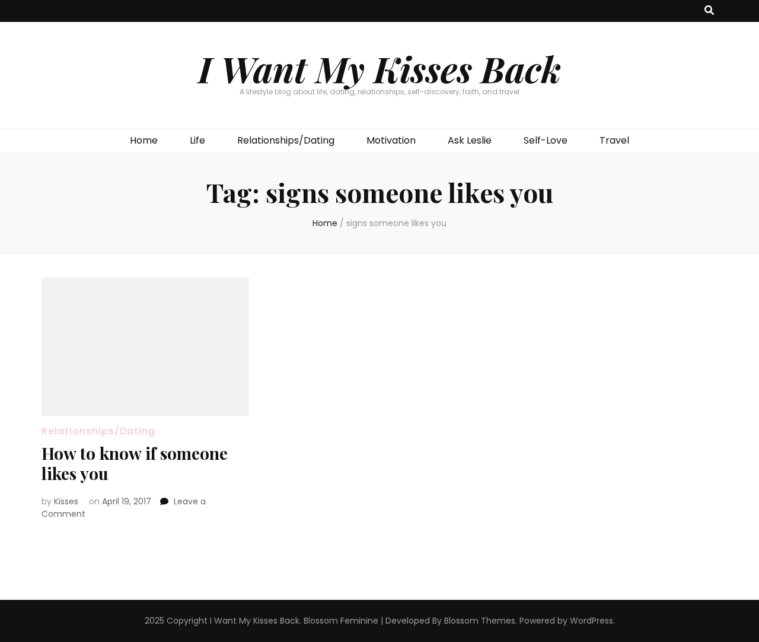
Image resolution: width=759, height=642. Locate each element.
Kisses (66, 501)
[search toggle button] (709, 11)
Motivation (391, 140)
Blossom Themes (479, 621)
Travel (614, 140)
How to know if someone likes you (135, 463)
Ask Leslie (470, 140)
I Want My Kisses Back (379, 68)
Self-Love (545, 140)
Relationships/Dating (285, 140)
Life (197, 140)
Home (144, 140)
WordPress (591, 621)
